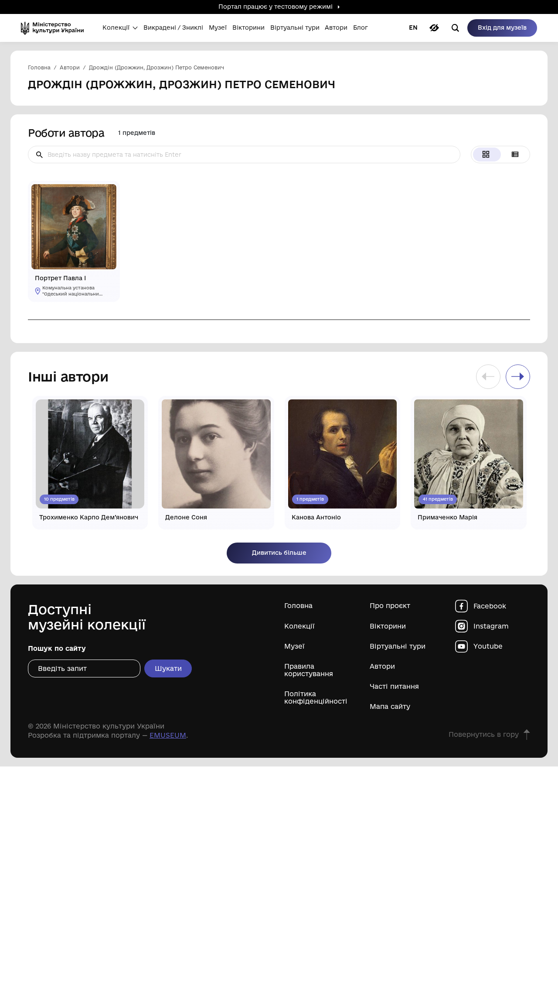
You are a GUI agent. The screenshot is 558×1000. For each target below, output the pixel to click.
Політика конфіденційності (315, 697)
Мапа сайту (390, 706)
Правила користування (308, 670)
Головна (298, 605)
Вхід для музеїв (502, 27)
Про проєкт (390, 605)
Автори (382, 666)
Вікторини (388, 626)
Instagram (491, 626)
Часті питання (394, 686)
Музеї (294, 646)
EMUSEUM (168, 735)
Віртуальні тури (397, 646)
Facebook (489, 606)
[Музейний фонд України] (55, 27)
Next (518, 376)
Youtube (488, 646)
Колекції (299, 626)
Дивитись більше (279, 552)
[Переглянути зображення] (106, 194)
